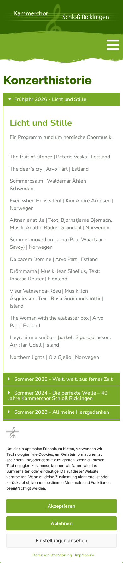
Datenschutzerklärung (52, 555)
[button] (61, 99)
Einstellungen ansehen (61, 541)
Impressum (84, 555)
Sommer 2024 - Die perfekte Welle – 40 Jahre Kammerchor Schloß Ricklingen (58, 396)
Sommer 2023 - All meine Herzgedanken (61, 412)
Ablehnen (62, 523)
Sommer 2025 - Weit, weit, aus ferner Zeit (63, 379)
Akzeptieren (61, 506)
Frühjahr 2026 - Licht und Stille (50, 99)
